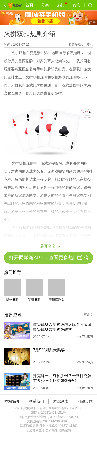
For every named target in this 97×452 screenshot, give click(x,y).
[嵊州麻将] (12, 287)
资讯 (76, 5)
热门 (61, 5)
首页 (29, 5)
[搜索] (90, 5)
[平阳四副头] (56, 287)
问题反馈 (85, 401)
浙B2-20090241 (67, 417)
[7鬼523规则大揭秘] (17, 356)
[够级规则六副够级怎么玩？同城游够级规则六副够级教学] (17, 330)
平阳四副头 (56, 300)
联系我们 (36, 401)
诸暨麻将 (34, 300)
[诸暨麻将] (34, 287)
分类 (45, 5)
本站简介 (12, 401)
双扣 (90, 44)
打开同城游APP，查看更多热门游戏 (48, 257)
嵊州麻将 (12, 300)
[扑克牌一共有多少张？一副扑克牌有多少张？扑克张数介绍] (17, 381)
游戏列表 (61, 401)
